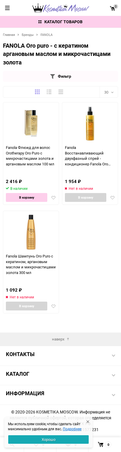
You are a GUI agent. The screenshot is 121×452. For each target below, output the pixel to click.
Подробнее (72, 428)
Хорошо (49, 439)
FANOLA (47, 34)
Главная (9, 34)
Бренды (28, 34)
